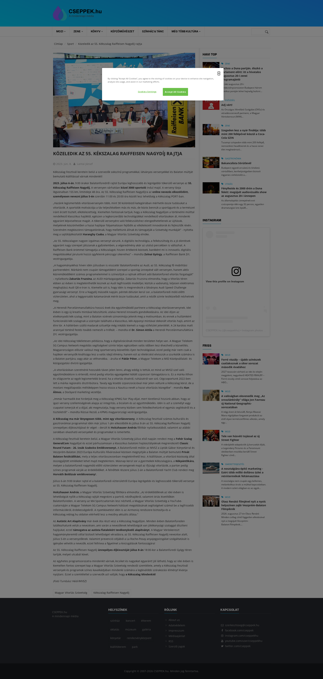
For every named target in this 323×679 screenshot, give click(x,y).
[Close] (219, 73)
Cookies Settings (147, 91)
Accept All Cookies (175, 91)
